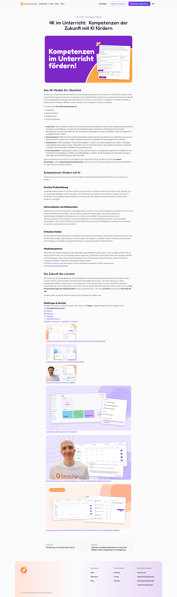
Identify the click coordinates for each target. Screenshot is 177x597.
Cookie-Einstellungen (145, 585)
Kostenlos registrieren (139, 4)
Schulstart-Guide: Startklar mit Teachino (61, 432)
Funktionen (43, 4)
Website (49, 311)
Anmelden (103, 4)
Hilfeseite (49, 316)
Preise (51, 4)
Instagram (56, 321)
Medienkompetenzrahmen (57, 266)
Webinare (50, 313)
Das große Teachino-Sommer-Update (60, 382)
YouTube (74, 321)
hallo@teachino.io (53, 319)
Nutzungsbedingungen (146, 581)
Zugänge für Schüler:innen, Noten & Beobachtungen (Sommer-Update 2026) (75, 341)
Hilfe (92, 572)
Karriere (117, 581)
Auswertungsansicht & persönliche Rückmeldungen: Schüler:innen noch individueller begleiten (83, 530)
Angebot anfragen (117, 4)
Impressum (141, 572)
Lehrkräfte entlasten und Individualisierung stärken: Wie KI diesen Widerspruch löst (78, 481)
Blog (57, 4)
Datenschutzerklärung (145, 577)
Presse (116, 577)
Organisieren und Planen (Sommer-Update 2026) (65, 362)
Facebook (65, 321)
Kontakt (117, 572)
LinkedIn (47, 321)
